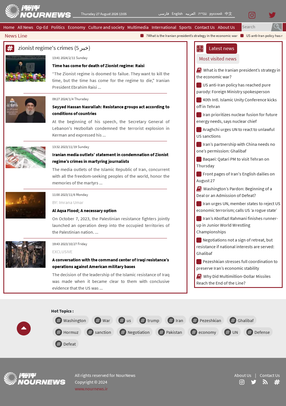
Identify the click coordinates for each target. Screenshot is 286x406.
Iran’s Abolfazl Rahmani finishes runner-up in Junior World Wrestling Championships (237, 224)
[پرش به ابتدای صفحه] (24, 328)
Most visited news (218, 59)
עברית (202, 13)
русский (215, 13)
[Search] (276, 26)
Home (9, 27)
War (106, 320)
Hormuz (70, 332)
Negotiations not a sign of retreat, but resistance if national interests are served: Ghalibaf (235, 246)
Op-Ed (42, 27)
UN (235, 332)
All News (25, 27)
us (129, 320)
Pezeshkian (210, 320)
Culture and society (106, 27)
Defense (262, 332)
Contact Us (205, 27)
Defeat (69, 344)
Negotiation (139, 332)
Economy (76, 27)
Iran (179, 320)
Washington (74, 320)
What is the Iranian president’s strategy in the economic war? (187, 35)
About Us (226, 27)
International (164, 27)
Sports (185, 27)
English (177, 13)
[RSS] (265, 382)
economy (207, 332)
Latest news (221, 48)
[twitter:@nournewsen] (253, 382)
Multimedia (138, 27)
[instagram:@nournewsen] (241, 382)
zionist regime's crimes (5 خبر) (53, 47)
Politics (58, 27)
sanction (103, 332)
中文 (228, 13)
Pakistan (174, 332)
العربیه (190, 13)
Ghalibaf (246, 320)
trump (153, 320)
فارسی (163, 13)
